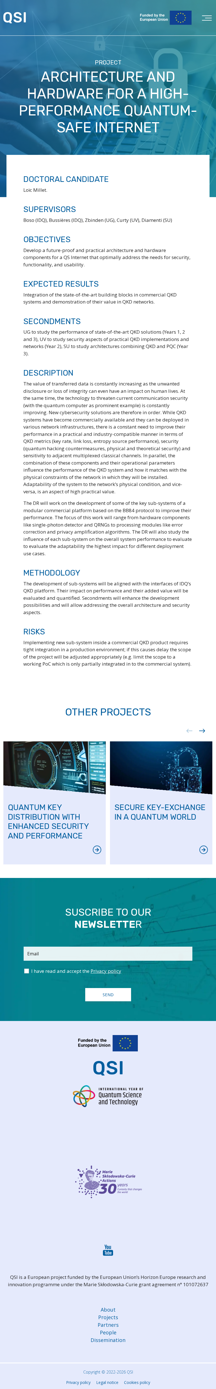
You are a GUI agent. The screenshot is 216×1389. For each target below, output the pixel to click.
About (108, 1309)
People (108, 1332)
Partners (108, 1324)
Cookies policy (137, 1382)
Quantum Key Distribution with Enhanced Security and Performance (48, 821)
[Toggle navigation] (207, 19)
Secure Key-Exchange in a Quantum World (160, 812)
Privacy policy (78, 1382)
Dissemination (108, 1340)
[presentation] (187, 730)
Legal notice (107, 1382)
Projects (108, 1317)
